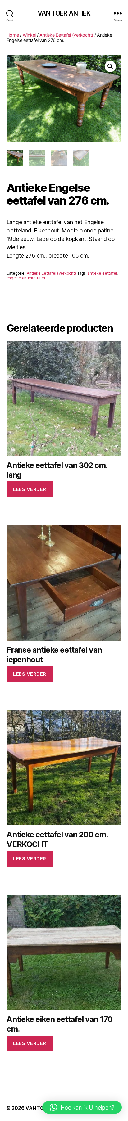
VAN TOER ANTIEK (64, 13)
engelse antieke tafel (26, 278)
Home (13, 35)
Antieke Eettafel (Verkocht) (66, 35)
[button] (110, 66)
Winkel (29, 35)
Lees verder (29, 489)
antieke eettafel (102, 273)
